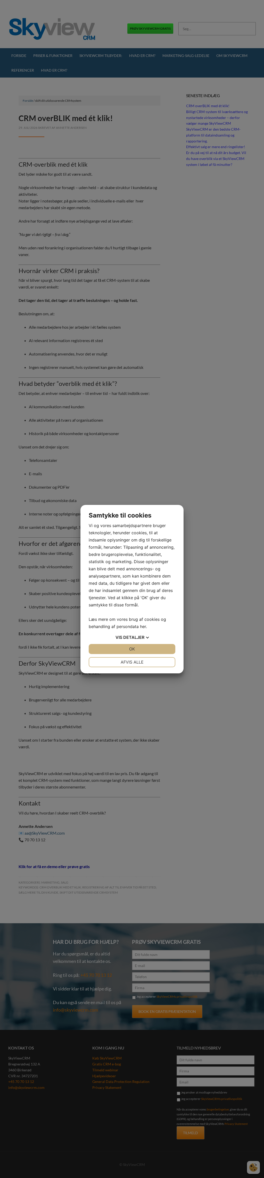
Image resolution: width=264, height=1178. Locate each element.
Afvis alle (132, 662)
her (143, 626)
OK (132, 648)
